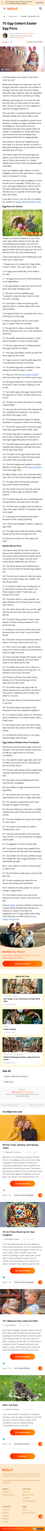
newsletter (26, 1498)
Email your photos (22, 964)
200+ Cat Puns (10, 1405)
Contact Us (6, 1492)
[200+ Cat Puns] (22, 1387)
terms (24, 1509)
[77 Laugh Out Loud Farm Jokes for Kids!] (22, 1301)
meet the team (27, 1495)
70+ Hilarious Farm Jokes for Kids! (20, 1321)
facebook (6, 1509)
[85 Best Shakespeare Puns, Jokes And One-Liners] (22, 1044)
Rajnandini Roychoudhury (27, 33)
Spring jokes (20, 202)
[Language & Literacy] (4, 1190)
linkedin (5, 1519)
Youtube (5, 1522)
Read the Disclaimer (11, 1105)
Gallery (7, 69)
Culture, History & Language (13, 1054)
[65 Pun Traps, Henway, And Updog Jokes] (22, 1127)
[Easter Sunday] (22, 1020)
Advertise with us (9, 1495)
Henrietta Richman (12, 1409)
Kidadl (4, 16)
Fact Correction (38, 1105)
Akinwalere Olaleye (12, 1239)
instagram (6, 1516)
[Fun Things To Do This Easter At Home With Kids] (22, 986)
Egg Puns (15, 919)
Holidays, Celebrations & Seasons (16, 1076)
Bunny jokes (35, 202)
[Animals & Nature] (4, 1363)
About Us (25, 1492)
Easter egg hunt (34, 467)
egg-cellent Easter (30, 375)
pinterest (6, 1513)
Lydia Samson (10, 1325)
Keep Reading (24, 1184)
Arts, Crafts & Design (11, 996)
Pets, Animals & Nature (22, 1368)
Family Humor (13, 16)
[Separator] (41, 1516)
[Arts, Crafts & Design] (4, 1277)
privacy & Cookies (28, 1513)
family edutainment (29, 1501)
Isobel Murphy (20, 37)
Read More (39, 2)
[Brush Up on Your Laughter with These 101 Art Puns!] (22, 1214)
